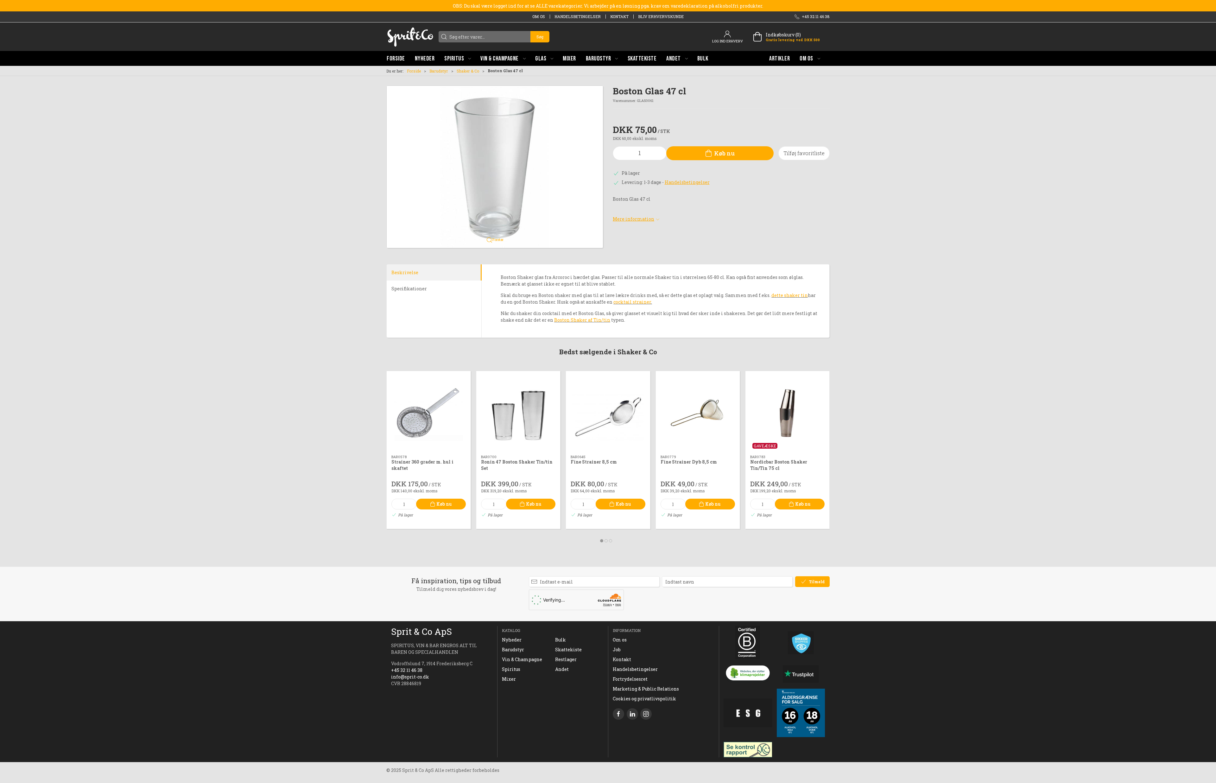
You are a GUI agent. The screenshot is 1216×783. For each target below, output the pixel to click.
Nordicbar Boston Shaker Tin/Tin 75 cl (778, 465)
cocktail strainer (632, 302)
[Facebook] (618, 714)
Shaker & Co (468, 70)
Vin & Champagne (522, 659)
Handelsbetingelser (577, 16)
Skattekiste (568, 650)
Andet (562, 669)
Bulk (560, 640)
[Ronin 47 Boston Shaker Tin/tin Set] (518, 413)
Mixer (509, 679)
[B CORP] (748, 643)
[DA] (410, 36)
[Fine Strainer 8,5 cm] (608, 413)
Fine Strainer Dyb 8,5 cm (689, 462)
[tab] (601, 540)
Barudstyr (438, 70)
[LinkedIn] (632, 714)
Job (617, 650)
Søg (539, 36)
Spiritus (511, 669)
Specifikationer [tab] (409, 289)
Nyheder (512, 640)
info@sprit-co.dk (410, 677)
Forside (414, 70)
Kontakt (619, 16)
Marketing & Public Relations (646, 689)
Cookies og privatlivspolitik (644, 699)
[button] (458, 58)
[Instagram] (646, 714)
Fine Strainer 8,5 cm (594, 462)
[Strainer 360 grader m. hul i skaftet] (428, 413)
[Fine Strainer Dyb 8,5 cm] (698, 413)
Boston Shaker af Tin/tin (582, 320)
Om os (538, 16)
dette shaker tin (789, 295)
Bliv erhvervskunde (661, 16)
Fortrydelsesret (630, 679)
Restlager (566, 659)
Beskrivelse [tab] (404, 272)
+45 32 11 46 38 (406, 670)
